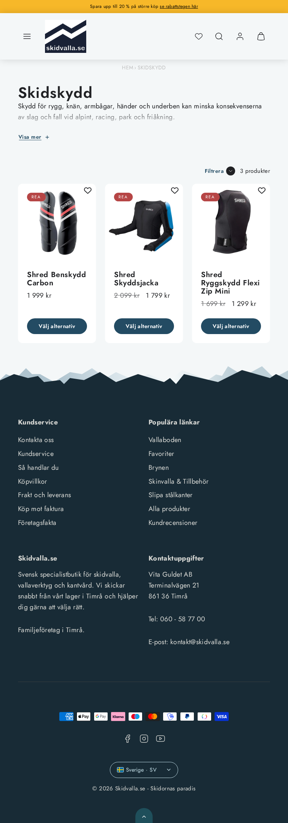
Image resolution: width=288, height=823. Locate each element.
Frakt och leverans (44, 495)
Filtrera (214, 171)
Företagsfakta (37, 523)
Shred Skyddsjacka (136, 278)
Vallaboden (165, 440)
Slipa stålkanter (170, 495)
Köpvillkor (32, 481)
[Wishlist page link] (198, 36)
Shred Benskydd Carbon (56, 278)
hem (127, 67)
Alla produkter (169, 509)
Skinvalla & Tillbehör (178, 481)
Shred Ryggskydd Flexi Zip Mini (230, 283)
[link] (240, 36)
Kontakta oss (36, 440)
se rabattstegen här (179, 6)
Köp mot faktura (41, 509)
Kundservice (36, 454)
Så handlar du (38, 467)
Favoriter (161, 454)
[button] (27, 36)
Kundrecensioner (172, 523)
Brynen (158, 467)
